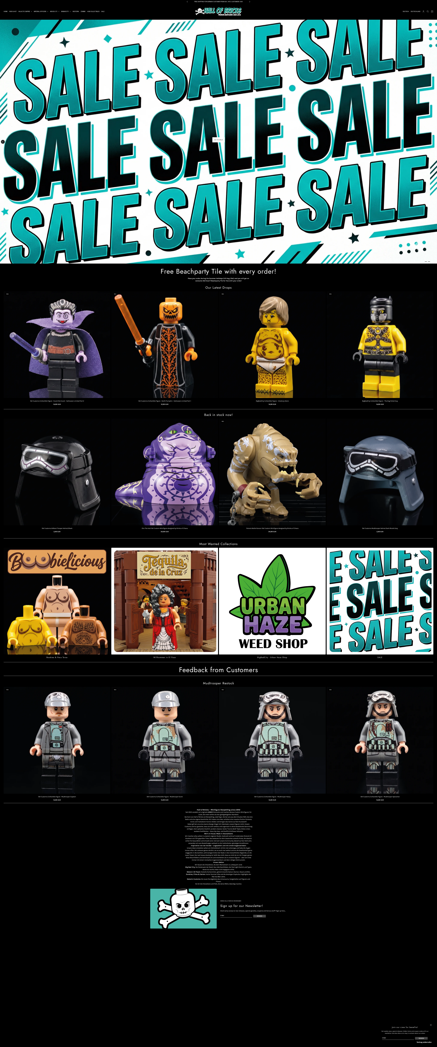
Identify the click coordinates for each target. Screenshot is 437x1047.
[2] (429, 261)
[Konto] (423, 11)
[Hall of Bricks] (218, 11)
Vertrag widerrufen (424, 1042)
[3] (432, 261)
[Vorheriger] (3, 142)
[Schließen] (431, 1025)
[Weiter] (434, 143)
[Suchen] (428, 11)
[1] (426, 261)
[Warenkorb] (432, 11)
